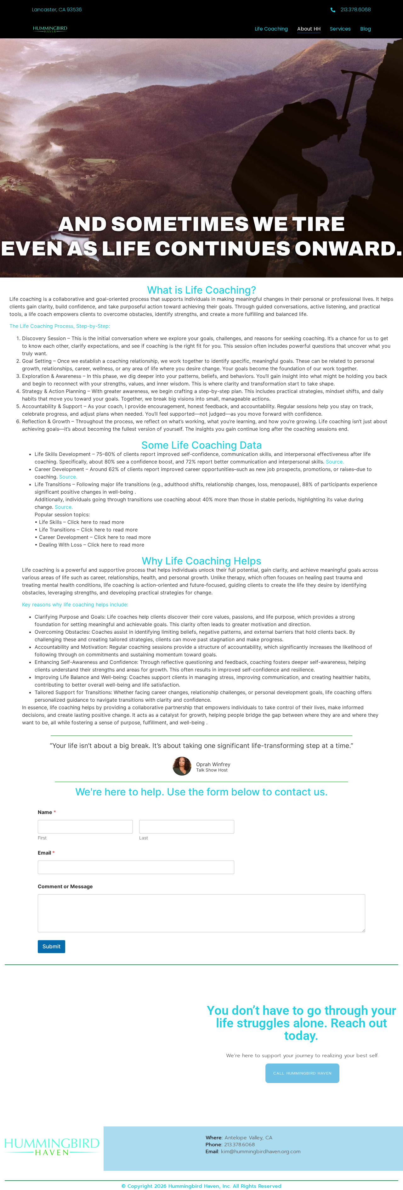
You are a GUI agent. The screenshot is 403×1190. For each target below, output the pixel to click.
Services (340, 28)
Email (46, 853)
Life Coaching (271, 28)
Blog (365, 28)
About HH (309, 28)
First (42, 837)
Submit (51, 946)
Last (143, 837)
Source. (335, 461)
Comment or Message (65, 887)
